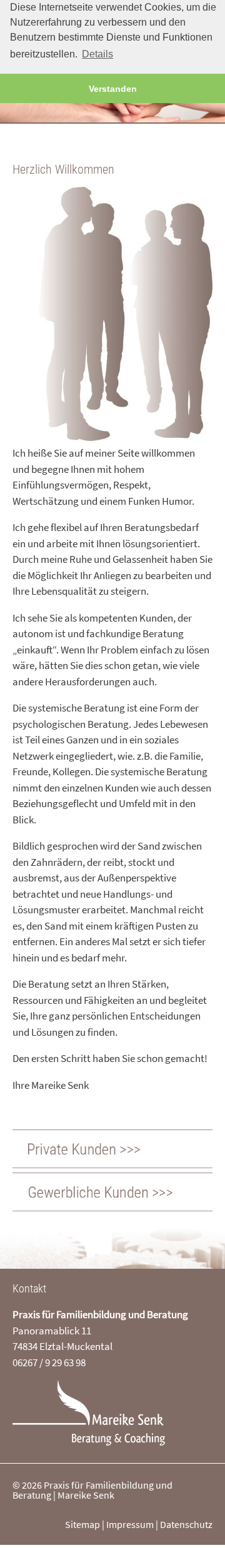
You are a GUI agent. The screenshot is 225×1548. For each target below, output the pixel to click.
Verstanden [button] (113, 89)
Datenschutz (186, 1524)
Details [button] (97, 54)
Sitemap (82, 1524)
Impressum (130, 1524)
